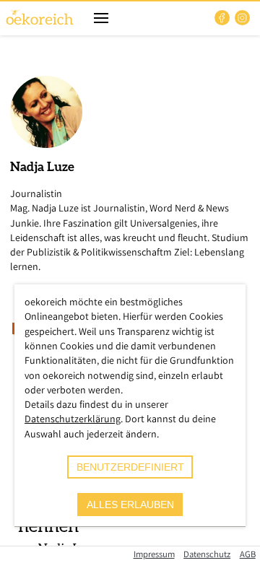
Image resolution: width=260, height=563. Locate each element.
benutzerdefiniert (130, 467)
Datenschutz (206, 554)
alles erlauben (130, 504)
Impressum (154, 554)
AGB (248, 554)
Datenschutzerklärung (73, 418)
